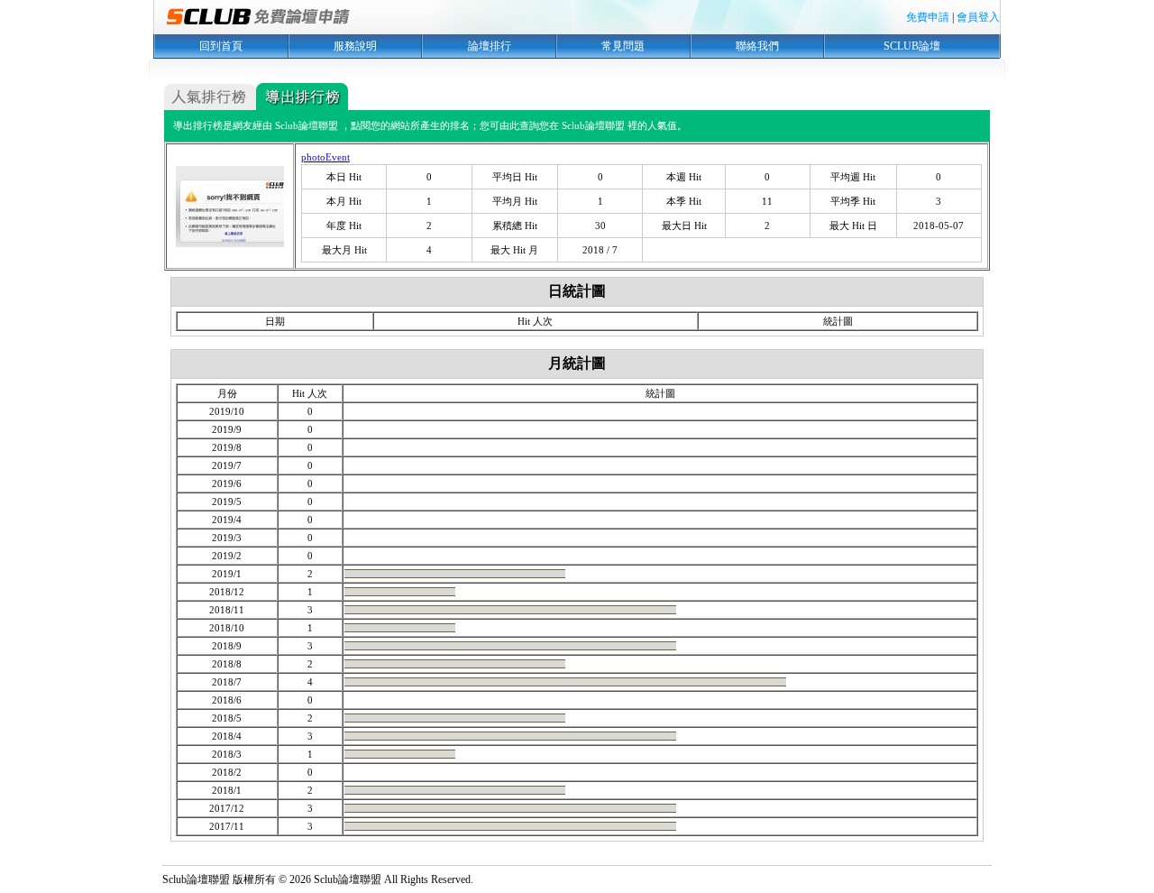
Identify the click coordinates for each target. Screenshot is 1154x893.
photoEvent (325, 157)
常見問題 (623, 46)
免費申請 (927, 17)
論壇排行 (489, 46)
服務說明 (355, 46)
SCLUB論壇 (912, 46)
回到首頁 (221, 46)
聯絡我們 (757, 46)
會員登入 (978, 17)
